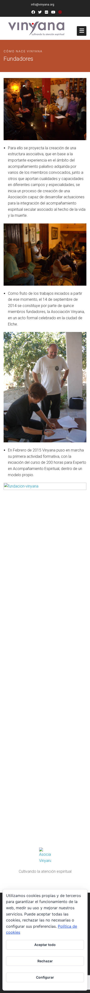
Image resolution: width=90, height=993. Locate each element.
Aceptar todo (45, 945)
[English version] (60, 12)
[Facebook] (33, 12)
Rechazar (45, 961)
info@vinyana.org (42, 4)
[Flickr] (46, 12)
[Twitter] (40, 12)
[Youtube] (53, 12)
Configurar (45, 977)
